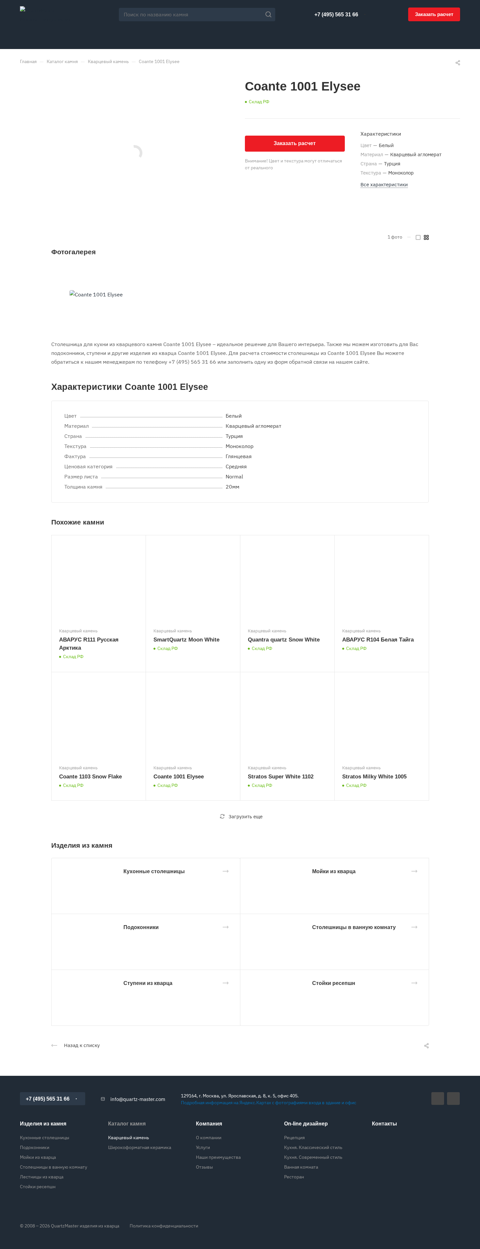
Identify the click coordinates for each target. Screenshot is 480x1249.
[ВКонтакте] (437, 1098)
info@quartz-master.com (137, 1099)
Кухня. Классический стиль (313, 1147)
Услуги (203, 1147)
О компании (208, 1138)
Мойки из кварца (334, 871)
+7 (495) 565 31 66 (336, 14)
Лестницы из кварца (41, 1177)
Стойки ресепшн (333, 983)
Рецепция (294, 1138)
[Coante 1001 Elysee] (96, 295)
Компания (209, 1123)
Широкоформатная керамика (139, 1147)
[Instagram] (453, 1098)
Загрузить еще (246, 816)
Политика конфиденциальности (164, 1226)
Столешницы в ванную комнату (354, 927)
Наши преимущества (218, 1157)
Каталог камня (127, 1123)
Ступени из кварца (147, 983)
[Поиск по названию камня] (270, 14)
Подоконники (141, 927)
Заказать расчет (434, 14)
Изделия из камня (43, 1123)
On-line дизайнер (306, 1123)
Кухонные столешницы (154, 871)
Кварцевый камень (128, 1138)
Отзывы (204, 1167)
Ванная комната (301, 1167)
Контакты (384, 1123)
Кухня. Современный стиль (313, 1157)
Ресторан (294, 1177)
